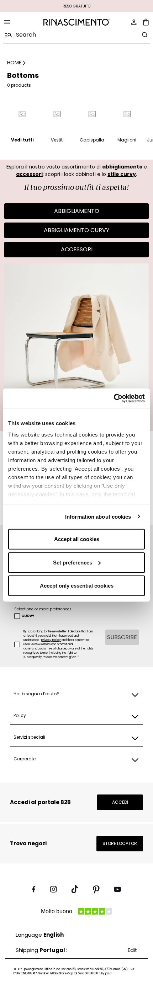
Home (14, 62)
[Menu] (7, 22)
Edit (132, 950)
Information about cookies (98, 516)
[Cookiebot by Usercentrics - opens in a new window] (114, 398)
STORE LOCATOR (119, 843)
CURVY (27, 616)
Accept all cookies (76, 539)
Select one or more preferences (43, 609)
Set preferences (72, 562)
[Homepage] (76, 22)
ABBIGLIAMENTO (76, 211)
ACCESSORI (77, 249)
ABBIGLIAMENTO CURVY (76, 230)
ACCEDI (120, 802)
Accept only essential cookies (77, 586)
